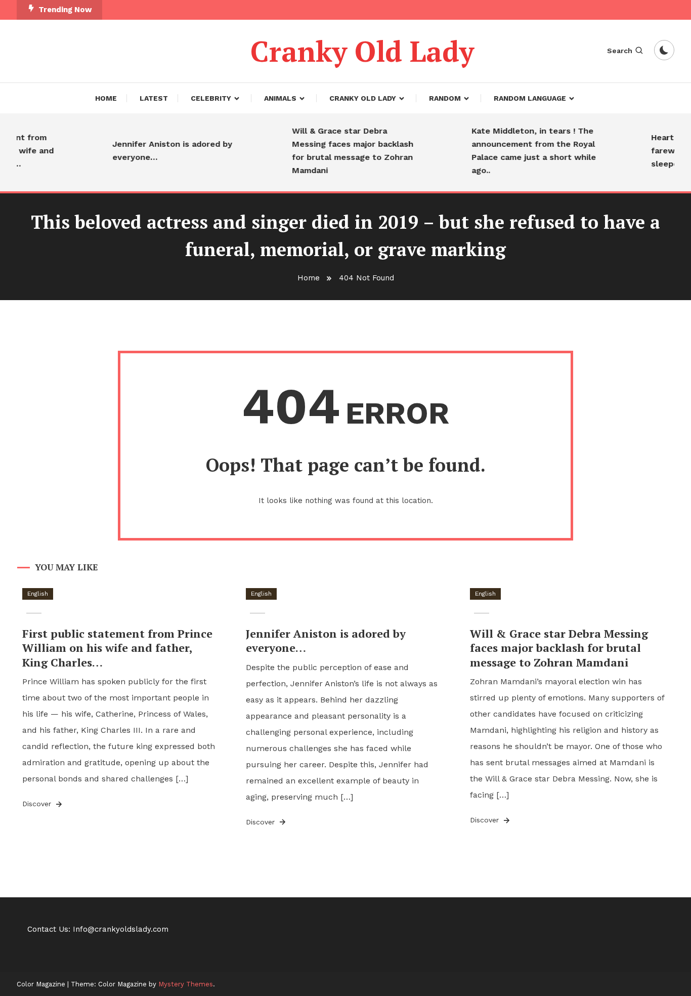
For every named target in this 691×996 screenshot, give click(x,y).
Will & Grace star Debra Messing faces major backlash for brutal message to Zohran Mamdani (344, 150)
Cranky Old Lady (362, 51)
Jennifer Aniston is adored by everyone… (164, 150)
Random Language (530, 98)
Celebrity (211, 98)
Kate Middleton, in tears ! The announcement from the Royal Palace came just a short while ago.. (525, 150)
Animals (280, 98)
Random (445, 98)
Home (106, 98)
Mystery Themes (185, 984)
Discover (38, 804)
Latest (154, 98)
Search (619, 51)
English (37, 593)
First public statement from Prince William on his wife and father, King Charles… (117, 648)
